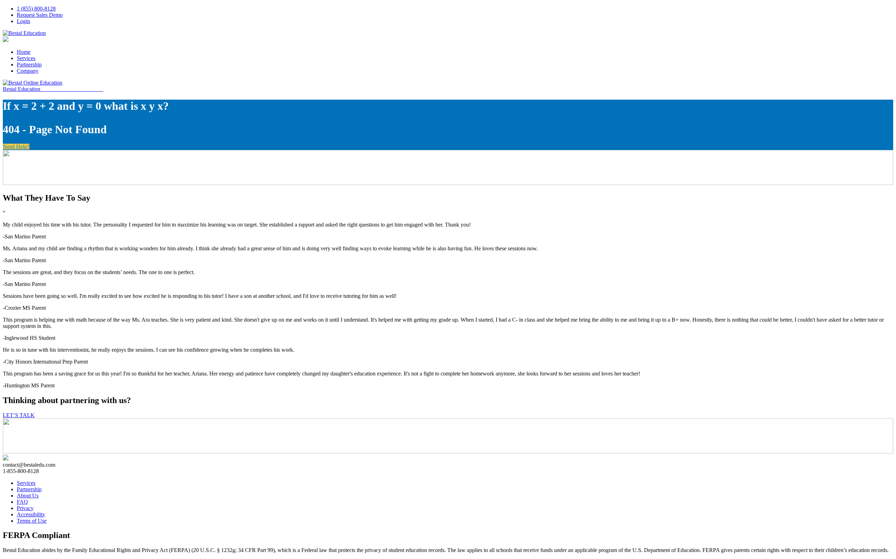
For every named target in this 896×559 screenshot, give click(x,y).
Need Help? (16, 147)
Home (23, 52)
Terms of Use (32, 521)
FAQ (22, 502)
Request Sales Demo (40, 15)
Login (23, 21)
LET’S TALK (19, 415)
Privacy (25, 508)
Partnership (29, 64)
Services (26, 58)
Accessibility (31, 514)
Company (27, 71)
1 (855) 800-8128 (36, 9)
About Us (27, 496)
